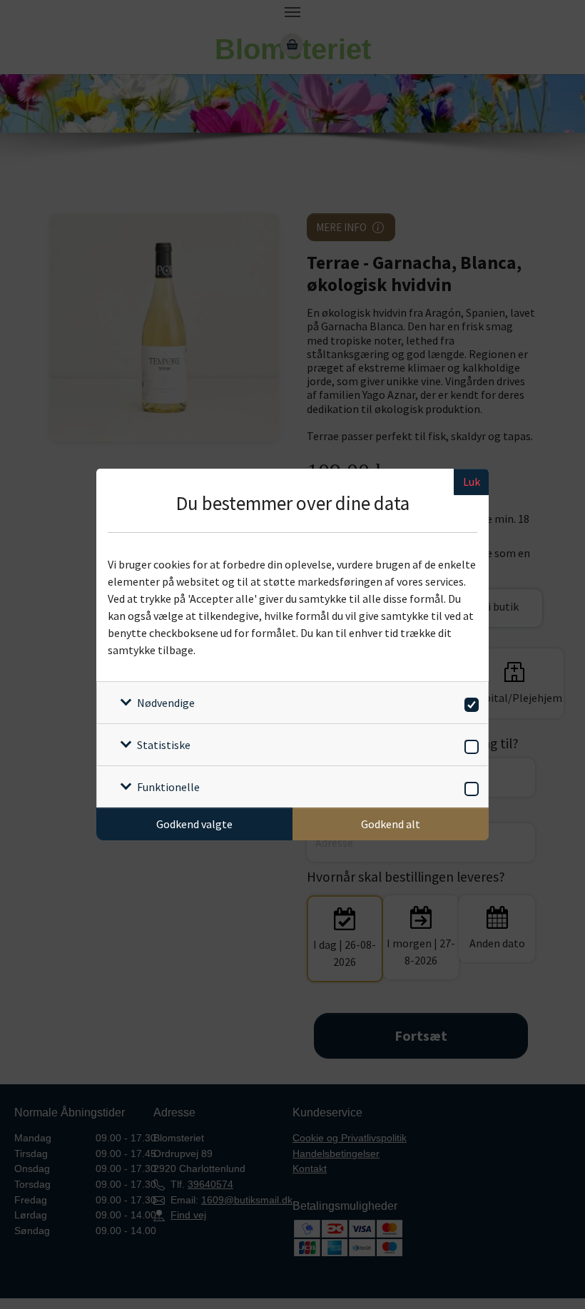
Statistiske (163, 745)
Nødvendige (166, 703)
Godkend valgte (194, 824)
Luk (471, 481)
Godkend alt (390, 824)
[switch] (469, 702)
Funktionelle (168, 787)
